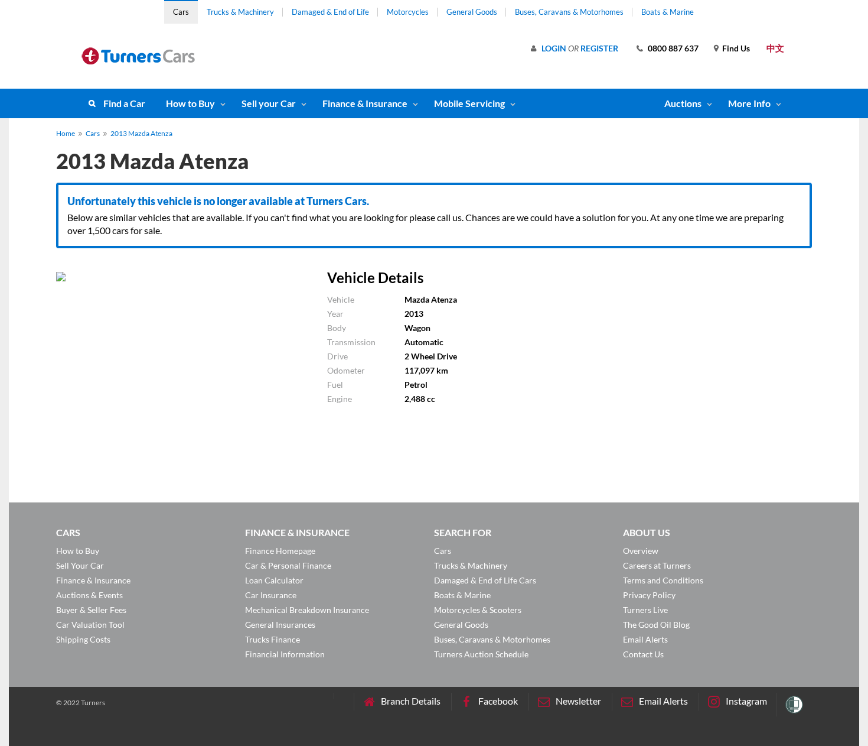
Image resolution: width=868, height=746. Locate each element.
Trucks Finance (272, 639)
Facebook (498, 700)
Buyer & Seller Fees (91, 610)
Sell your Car (269, 103)
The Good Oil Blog (656, 624)
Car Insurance (270, 595)
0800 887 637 (673, 48)
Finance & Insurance (364, 103)
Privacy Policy (649, 595)
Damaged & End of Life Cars (485, 580)
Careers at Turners (657, 565)
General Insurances (280, 624)
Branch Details (410, 700)
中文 (775, 48)
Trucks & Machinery (240, 12)
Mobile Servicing (469, 103)
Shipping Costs (83, 639)
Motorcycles (408, 12)
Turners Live (645, 610)
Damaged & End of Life (330, 12)
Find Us (736, 48)
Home (65, 133)
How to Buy (190, 103)
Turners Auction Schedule (481, 654)
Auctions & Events (89, 595)
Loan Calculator (274, 580)
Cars (181, 12)
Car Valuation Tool (90, 624)
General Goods (471, 12)
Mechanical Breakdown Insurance (307, 610)
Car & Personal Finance (288, 565)
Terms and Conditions (663, 580)
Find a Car (124, 103)
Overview (640, 551)
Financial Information (285, 654)
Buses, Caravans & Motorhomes (569, 12)
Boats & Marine (667, 12)
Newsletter (578, 700)
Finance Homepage (280, 551)
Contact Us (643, 654)
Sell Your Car (80, 565)
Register (599, 48)
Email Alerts (645, 639)
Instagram (746, 700)
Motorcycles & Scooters (477, 610)
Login (553, 48)
